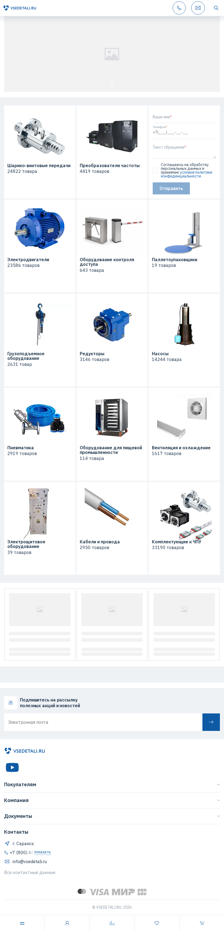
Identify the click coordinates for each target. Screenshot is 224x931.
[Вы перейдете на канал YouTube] (12, 767)
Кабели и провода (100, 542)
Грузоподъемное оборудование (26, 356)
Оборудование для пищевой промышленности (111, 450)
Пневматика (20, 447)
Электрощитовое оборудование (26, 544)
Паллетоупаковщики (174, 259)
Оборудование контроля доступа (107, 262)
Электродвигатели (28, 259)
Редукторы (92, 353)
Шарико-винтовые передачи (38, 165)
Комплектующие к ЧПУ (176, 542)
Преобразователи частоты (110, 165)
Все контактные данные (29, 872)
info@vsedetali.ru (30, 861)
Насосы (160, 353)
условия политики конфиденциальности (186, 174)
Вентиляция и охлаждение (181, 447)
